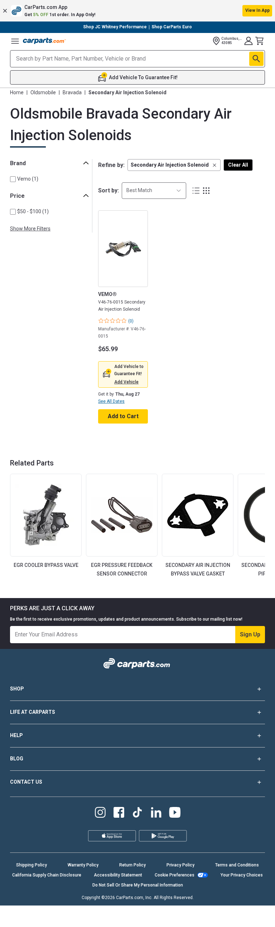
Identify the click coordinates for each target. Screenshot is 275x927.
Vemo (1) (27, 179)
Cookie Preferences (174, 875)
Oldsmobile (43, 92)
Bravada (72, 92)
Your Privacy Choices (242, 875)
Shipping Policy (31, 865)
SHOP (17, 689)
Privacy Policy (180, 865)
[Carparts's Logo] (44, 41)
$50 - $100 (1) (33, 211)
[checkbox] (13, 179)
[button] (137, 10)
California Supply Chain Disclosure (46, 875)
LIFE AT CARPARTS (32, 712)
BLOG (16, 758)
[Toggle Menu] (15, 41)
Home (17, 92)
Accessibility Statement (118, 875)
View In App (257, 10)
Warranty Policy (83, 865)
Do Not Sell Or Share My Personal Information (137, 885)
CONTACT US (26, 782)
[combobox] (154, 190)
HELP (16, 735)
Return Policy (132, 865)
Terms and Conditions (237, 865)
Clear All (238, 165)
